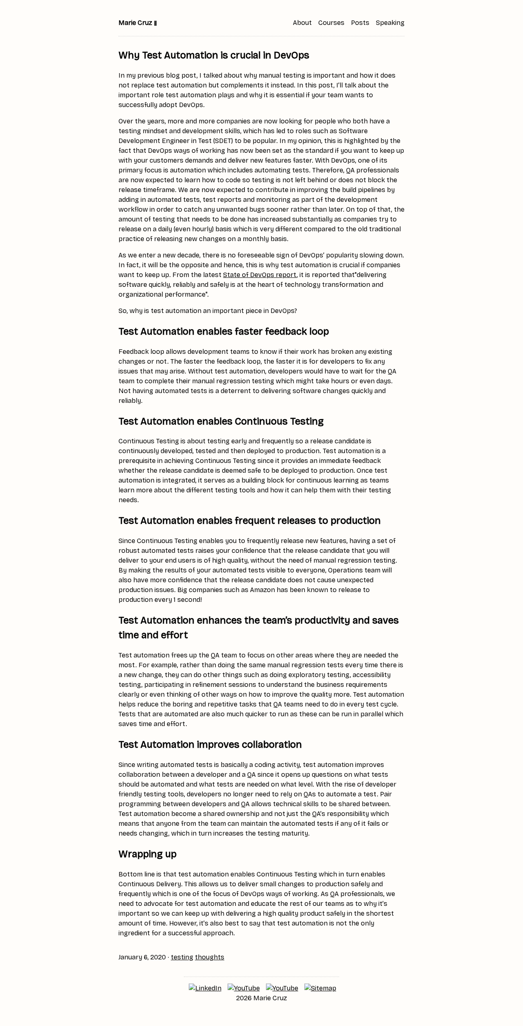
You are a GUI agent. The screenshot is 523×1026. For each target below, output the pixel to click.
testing (182, 957)
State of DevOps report (260, 275)
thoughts (209, 957)
